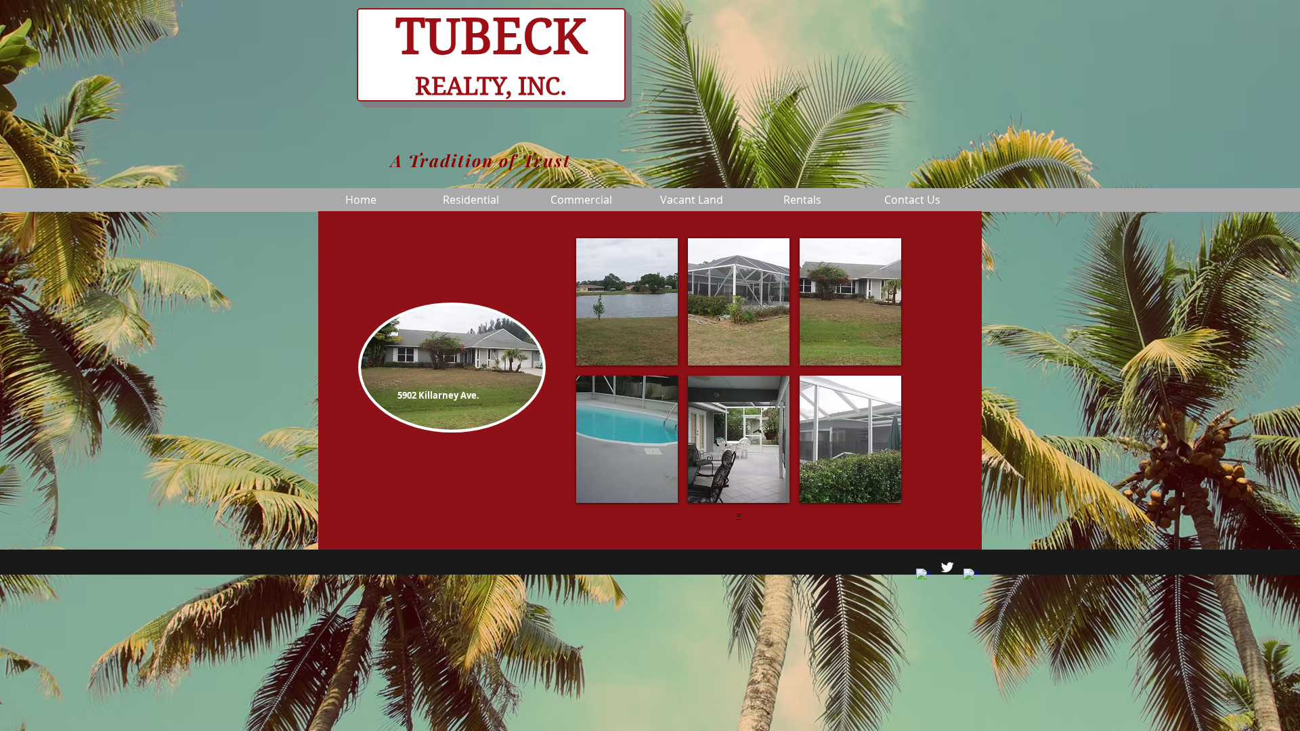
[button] (627, 302)
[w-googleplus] (970, 576)
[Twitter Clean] (947, 567)
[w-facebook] (923, 576)
